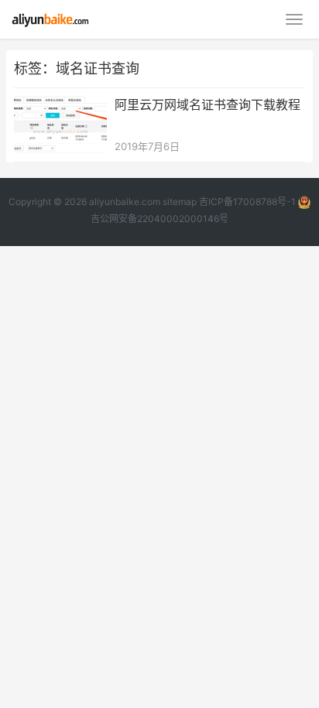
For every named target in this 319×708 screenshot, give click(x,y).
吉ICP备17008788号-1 (247, 201)
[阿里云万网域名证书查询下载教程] (60, 105)
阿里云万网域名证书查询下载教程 (207, 104)
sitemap (180, 201)
